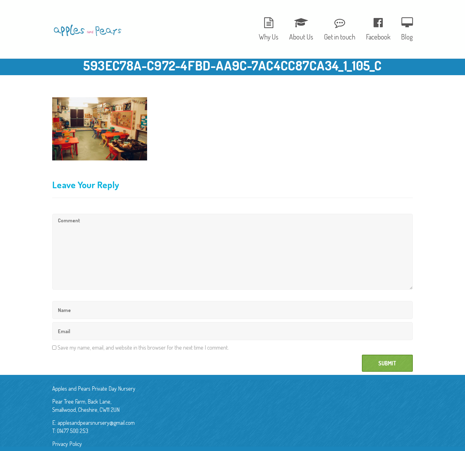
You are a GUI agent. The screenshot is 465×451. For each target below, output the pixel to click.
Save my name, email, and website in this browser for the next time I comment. (143, 347)
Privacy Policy (67, 443)
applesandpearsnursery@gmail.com (96, 422)
